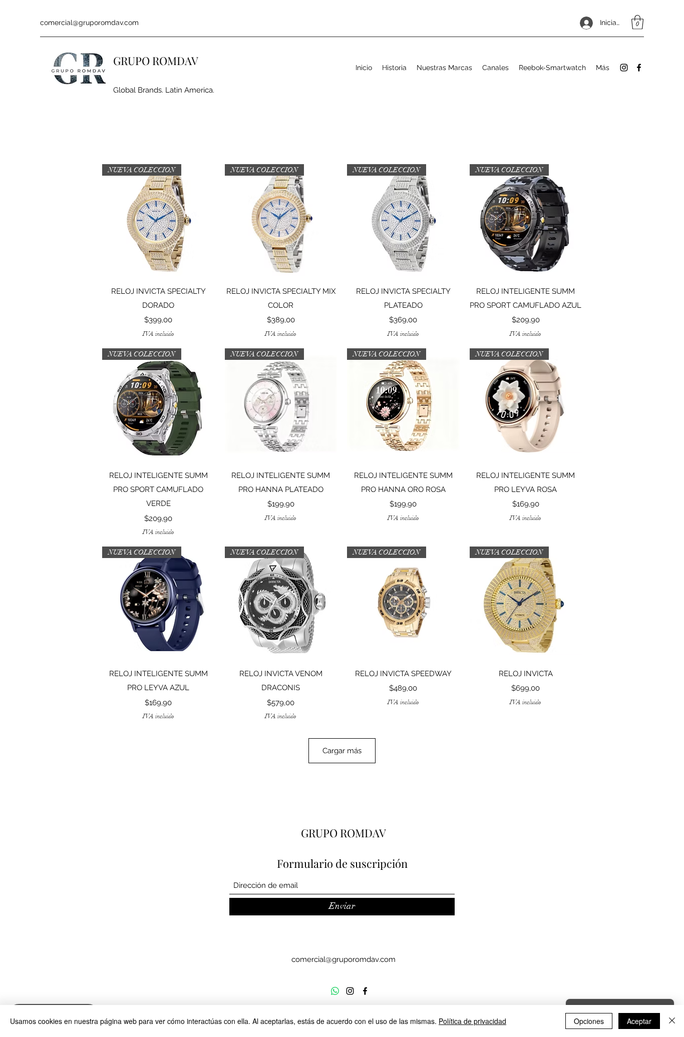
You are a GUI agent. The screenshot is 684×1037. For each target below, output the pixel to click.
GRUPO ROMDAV (155, 60)
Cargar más (342, 750)
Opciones (589, 1021)
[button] (637, 22)
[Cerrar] (672, 1021)
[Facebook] (639, 68)
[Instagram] (624, 68)
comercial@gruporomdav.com (89, 23)
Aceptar (639, 1021)
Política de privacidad (472, 1021)
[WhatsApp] (335, 991)
